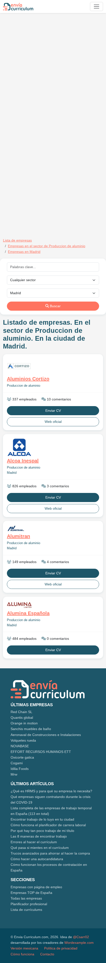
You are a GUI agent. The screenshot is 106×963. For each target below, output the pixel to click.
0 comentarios (57, 639)
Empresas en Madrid (24, 252)
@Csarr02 (81, 937)
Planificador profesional (29, 904)
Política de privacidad (60, 948)
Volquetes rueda (23, 740)
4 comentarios (57, 562)
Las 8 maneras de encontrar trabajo (39, 836)
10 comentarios (58, 399)
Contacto (47, 954)
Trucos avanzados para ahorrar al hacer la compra (50, 853)
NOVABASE (20, 746)
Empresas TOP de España (31, 893)
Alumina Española (28, 613)
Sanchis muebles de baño (31, 729)
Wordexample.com (79, 943)
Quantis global (22, 717)
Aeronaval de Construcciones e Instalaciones (46, 735)
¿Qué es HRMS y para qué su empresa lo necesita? (51, 791)
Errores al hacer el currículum (34, 842)
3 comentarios (57, 486)
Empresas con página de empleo (36, 887)
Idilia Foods (20, 769)
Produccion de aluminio (23, 385)
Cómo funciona (22, 954)
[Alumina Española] (53, 605)
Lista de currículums (26, 910)
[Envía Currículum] (18, 6)
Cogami (17, 763)
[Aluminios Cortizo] (53, 366)
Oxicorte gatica (22, 757)
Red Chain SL (21, 712)
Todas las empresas (26, 898)
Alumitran (18, 536)
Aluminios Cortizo (28, 379)
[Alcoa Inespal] (53, 447)
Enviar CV (53, 411)
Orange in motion (24, 723)
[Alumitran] (53, 528)
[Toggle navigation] (96, 6)
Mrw (14, 774)
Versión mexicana (24, 948)
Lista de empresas (17, 240)
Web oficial (53, 422)
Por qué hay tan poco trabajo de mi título (42, 831)
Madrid (12, 472)
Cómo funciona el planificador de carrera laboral (48, 825)
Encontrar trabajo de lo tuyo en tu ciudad (42, 819)
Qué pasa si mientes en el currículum (40, 848)
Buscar (55, 306)
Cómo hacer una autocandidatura (37, 859)
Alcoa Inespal (23, 460)
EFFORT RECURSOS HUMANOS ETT (41, 752)
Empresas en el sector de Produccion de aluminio (46, 246)
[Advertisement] (53, 69)
